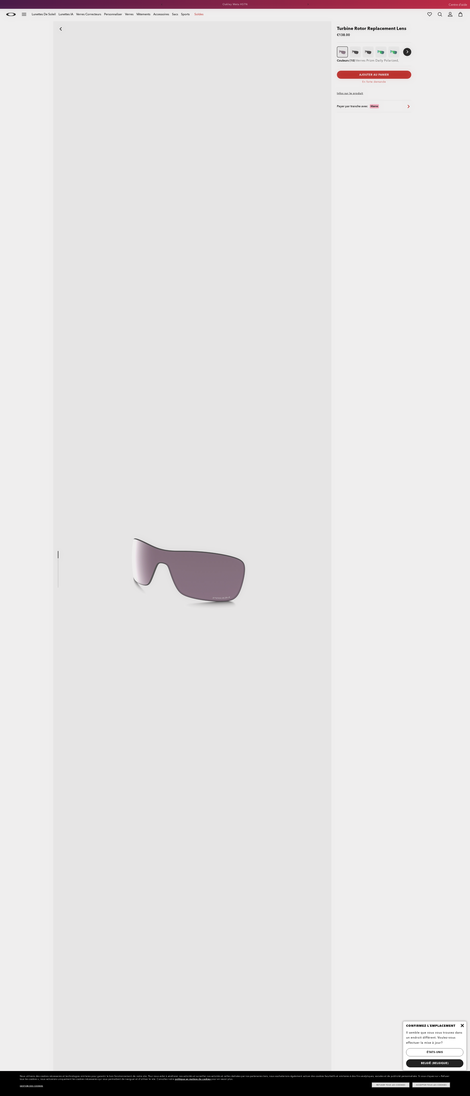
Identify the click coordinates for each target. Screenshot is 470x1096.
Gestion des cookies (31, 1086)
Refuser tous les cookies (390, 1085)
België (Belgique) (435, 1063)
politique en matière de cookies (193, 1079)
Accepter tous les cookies (431, 1085)
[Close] (462, 1025)
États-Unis (435, 1052)
